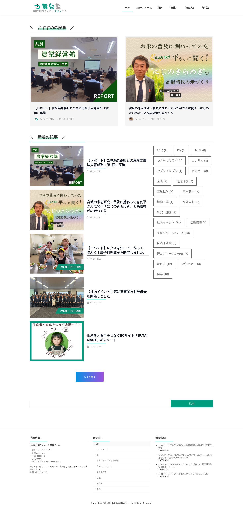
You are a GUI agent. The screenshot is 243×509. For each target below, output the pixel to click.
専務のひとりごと (104, 466)
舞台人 (164, 264)
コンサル (200, 160)
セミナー (200, 171)
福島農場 (198, 222)
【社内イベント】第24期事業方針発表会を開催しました (183, 474)
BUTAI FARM (48, 119)
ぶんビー (142, 119)
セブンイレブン (169, 171)
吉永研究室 (101, 472)
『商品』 (98, 489)
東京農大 (191, 191)
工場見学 (165, 191)
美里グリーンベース (173, 233)
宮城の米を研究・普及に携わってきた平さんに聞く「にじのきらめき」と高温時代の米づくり (116, 206)
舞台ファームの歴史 (172, 253)
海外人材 (191, 202)
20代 (162, 150)
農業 (163, 274)
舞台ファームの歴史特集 (107, 461)
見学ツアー (191, 264)
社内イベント (169, 222)
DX (181, 150)
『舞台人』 (99, 483)
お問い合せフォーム (39, 472)
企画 (162, 181)
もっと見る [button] (89, 376)
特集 (97, 455)
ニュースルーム (101, 449)
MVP (200, 150)
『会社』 (98, 478)
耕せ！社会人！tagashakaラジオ (46, 462)
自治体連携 (166, 243)
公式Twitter (36, 459)
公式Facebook (38, 456)
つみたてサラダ (169, 160)
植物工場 (165, 202)
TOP (97, 444)
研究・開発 (166, 212)
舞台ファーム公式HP (41, 450)
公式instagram (38, 453)
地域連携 (185, 181)
